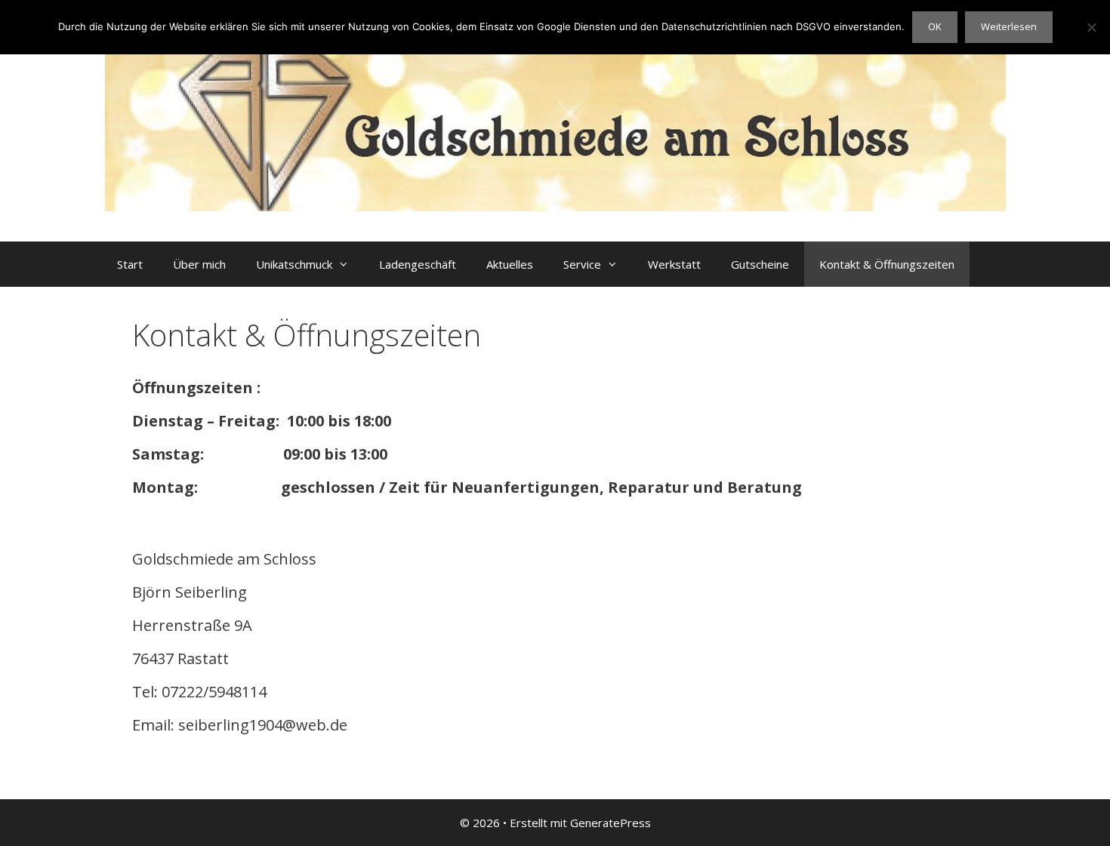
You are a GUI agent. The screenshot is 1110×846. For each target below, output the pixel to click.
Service (582, 264)
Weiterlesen (1009, 26)
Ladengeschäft (417, 264)
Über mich (199, 264)
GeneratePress (610, 822)
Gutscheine (760, 264)
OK (935, 26)
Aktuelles (509, 264)
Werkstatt (674, 264)
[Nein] (1091, 27)
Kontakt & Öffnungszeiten (886, 264)
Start (130, 264)
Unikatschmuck (294, 264)
